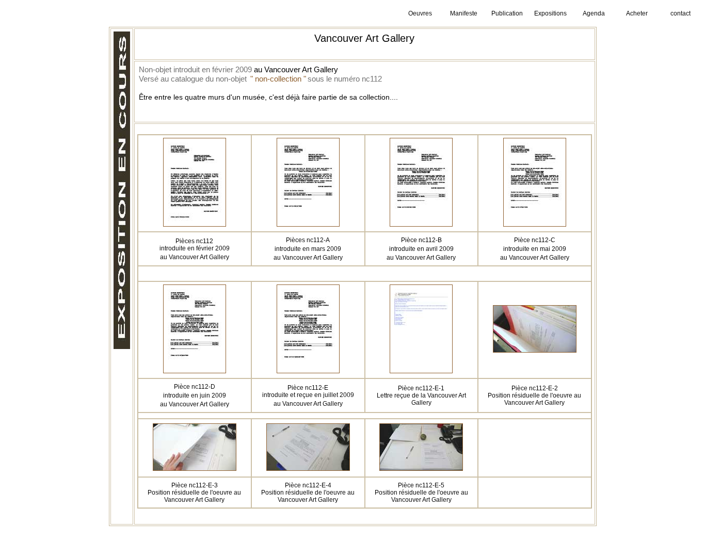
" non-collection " (278, 78)
